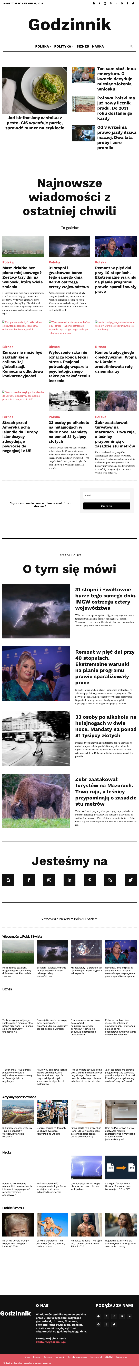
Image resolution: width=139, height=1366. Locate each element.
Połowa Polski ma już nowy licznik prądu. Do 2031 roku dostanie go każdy (116, 108)
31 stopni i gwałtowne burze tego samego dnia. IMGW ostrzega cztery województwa (69, 277)
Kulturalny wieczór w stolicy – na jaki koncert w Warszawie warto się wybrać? (17, 1132)
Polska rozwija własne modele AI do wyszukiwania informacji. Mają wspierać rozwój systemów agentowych (17, 1189)
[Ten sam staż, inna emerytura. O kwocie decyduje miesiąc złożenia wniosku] (83, 75)
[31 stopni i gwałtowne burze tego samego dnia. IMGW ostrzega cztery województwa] (69, 246)
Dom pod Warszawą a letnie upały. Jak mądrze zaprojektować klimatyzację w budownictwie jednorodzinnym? (120, 1134)
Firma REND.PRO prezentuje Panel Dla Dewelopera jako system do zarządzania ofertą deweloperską (86, 1132)
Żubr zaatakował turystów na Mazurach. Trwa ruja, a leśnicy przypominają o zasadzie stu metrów (105, 791)
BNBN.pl (109, 1356)
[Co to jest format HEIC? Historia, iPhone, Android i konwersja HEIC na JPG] (121, 1167)
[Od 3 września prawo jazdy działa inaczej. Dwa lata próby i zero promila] (83, 133)
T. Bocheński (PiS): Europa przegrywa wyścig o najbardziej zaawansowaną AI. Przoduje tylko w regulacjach (17, 1075)
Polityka (62, 46)
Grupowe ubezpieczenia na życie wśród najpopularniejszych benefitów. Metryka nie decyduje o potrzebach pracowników (85, 1027)
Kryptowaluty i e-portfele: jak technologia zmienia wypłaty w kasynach (86, 970)
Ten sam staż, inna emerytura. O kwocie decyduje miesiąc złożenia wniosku (116, 78)
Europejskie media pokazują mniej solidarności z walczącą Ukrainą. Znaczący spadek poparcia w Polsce (52, 1024)
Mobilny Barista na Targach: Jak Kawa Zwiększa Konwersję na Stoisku (51, 1131)
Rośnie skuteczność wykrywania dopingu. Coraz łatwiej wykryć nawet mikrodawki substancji (51, 1188)
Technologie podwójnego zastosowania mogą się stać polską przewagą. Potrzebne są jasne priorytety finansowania (17, 1026)
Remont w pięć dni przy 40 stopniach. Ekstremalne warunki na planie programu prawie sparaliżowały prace (115, 280)
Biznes (82, 46)
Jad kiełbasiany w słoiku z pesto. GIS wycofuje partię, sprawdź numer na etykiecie (34, 122)
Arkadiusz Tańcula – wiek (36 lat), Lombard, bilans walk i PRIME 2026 (86, 1243)
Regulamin (60, 1356)
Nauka (98, 46)
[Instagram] (105, 3)
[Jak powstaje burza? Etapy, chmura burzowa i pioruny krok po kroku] (86, 1167)
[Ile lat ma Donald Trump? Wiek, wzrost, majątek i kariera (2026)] (18, 1225)
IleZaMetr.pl (121, 1356)
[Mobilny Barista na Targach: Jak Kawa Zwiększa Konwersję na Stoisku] (52, 1112)
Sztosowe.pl (96, 1356)
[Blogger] (93, 3)
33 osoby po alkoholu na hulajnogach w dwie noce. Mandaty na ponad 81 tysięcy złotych (69, 432)
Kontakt (36, 1356)
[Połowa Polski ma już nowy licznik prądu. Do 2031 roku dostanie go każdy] (83, 104)
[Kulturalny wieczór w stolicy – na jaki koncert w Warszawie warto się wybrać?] (18, 1112)
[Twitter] (133, 3)
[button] (131, 46)
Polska (42, 46)
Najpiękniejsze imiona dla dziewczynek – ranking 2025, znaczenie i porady (120, 1243)
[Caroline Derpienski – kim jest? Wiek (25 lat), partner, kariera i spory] (52, 1225)
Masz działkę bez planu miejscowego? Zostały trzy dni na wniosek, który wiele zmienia (22, 277)
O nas (27, 1356)
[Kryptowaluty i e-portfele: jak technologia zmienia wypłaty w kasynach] (86, 952)
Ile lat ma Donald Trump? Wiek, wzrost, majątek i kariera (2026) (15, 1243)
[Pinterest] (110, 3)
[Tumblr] (127, 3)
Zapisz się (106, 506)
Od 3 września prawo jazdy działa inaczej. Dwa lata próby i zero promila (116, 137)
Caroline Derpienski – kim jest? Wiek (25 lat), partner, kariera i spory (51, 1243)
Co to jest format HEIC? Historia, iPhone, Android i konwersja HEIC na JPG (118, 1186)
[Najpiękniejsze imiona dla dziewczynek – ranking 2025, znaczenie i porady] (121, 1225)
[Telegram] (121, 3)
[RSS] (116, 3)
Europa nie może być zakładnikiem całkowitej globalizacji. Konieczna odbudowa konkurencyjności (22, 364)
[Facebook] (99, 3)
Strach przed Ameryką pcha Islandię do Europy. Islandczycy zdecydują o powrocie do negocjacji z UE (20, 436)
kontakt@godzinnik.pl (51, 1342)
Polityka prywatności (77, 1356)
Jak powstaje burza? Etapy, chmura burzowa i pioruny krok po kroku (85, 1186)
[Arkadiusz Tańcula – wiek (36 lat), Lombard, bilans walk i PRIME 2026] (86, 1225)
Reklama (48, 1356)
